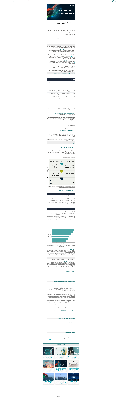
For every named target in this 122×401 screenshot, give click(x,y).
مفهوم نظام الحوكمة (72, 56)
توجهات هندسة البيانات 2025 (73, 381)
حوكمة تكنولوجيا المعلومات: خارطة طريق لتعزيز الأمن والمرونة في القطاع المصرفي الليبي (61, 382)
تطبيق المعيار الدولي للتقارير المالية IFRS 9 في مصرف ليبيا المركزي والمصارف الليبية (73, 369)
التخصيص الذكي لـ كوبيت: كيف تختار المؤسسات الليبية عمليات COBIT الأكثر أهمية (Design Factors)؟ (61, 369)
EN (6, 1)
